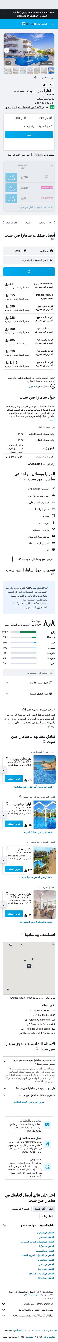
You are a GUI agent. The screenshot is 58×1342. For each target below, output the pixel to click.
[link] (33, 786)
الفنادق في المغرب (45, 1232)
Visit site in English (27, 15)
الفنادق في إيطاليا (46, 1278)
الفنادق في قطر (46, 1237)
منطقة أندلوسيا (17, 1330)
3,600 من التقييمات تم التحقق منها (23, 107)
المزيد (52, 419)
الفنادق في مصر (46, 1264)
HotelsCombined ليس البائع (38, 1303)
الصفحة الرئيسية (50, 1330)
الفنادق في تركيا (46, 1246)
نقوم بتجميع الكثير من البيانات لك (35, 1309)
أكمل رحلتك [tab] (47, 1216)
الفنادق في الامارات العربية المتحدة (37, 1255)
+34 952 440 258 (44, 102)
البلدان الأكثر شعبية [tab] (44, 1208)
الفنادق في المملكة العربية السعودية (37, 1241)
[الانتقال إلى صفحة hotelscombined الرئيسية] (34, 23)
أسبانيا (37, 1330)
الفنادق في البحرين (45, 1259)
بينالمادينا (30, 1336)
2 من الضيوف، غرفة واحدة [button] (38, 126)
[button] (3, 14)
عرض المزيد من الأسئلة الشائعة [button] (29, 1101)
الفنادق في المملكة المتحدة (41, 1273)
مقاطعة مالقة (49, 1336)
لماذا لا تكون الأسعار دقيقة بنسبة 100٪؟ (32, 1315)
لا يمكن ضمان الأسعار (33, 1294)
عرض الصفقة (13, 778)
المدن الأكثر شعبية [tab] (20, 1208)
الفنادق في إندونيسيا (45, 1250)
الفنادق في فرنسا (46, 1268)
